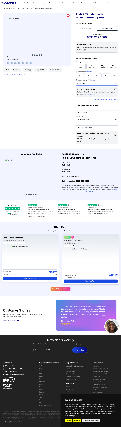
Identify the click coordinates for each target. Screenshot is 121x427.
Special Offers (106, 3)
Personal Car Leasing (99, 382)
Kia (40, 379)
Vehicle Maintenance (99, 379)
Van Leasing (53, 3)
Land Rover (42, 381)
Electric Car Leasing (98, 390)
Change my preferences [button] (91, 420)
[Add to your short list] (68, 15)
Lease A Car (96, 366)
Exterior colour (80, 109)
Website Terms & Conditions (74, 366)
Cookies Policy (70, 371)
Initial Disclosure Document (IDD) (80, 189)
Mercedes (42, 387)
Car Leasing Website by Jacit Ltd (12, 422)
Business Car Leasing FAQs (100, 371)
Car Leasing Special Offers (100, 387)
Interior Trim (79, 116)
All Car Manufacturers (45, 405)
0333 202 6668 (10, 366)
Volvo (41, 402)
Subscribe (79, 350)
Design (78, 124)
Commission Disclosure (73, 376)
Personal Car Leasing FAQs (100, 369)
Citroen (41, 371)
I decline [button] (77, 420)
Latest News (69, 389)
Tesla (40, 397)
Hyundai (41, 376)
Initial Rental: (88, 71)
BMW (41, 368)
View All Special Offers (60, 289)
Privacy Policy (70, 369)
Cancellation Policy (71, 379)
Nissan (41, 389)
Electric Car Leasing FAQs (100, 374)
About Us (68, 386)
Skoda (41, 395)
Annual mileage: (90, 80)
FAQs (67, 392)
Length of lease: (85, 62)
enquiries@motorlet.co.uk (14, 374)
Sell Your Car (96, 376)
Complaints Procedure (72, 374)
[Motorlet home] (9, 3)
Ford (40, 373)
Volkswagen (42, 400)
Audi (40, 366)
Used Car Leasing (65, 3)
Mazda (41, 384)
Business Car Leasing (99, 384)
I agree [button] (69, 420)
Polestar (41, 392)
